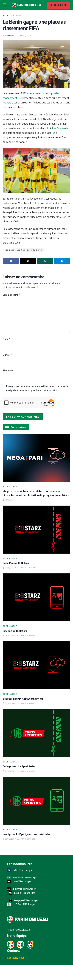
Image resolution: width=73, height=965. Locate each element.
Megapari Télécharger (26, 900)
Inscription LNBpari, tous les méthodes (26, 834)
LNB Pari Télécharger (23, 904)
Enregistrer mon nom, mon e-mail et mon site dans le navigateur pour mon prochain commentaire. (37, 388)
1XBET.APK (60, 5)
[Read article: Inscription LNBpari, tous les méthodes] (36, 801)
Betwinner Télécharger (24, 877)
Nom (6, 338)
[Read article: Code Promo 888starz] (36, 530)
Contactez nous (15, 957)
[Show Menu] (4, 5)
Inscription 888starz (15, 631)
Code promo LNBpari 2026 (19, 766)
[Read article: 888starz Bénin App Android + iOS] (36, 665)
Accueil (6, 15)
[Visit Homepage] (26, 4)
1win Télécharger (21, 881)
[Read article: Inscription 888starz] (36, 597)
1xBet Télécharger (22, 870)
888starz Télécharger (24, 889)
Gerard (10, 35)
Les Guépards (60, 128)
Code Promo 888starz (16, 563)
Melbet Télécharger (24, 892)
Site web (8, 370)
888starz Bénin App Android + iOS (23, 698)
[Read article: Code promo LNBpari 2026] (36, 733)
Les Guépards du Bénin (30, 249)
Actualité (17, 15)
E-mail (8, 354)
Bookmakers (10, 487)
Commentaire (12, 294)
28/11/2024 (25, 35)
